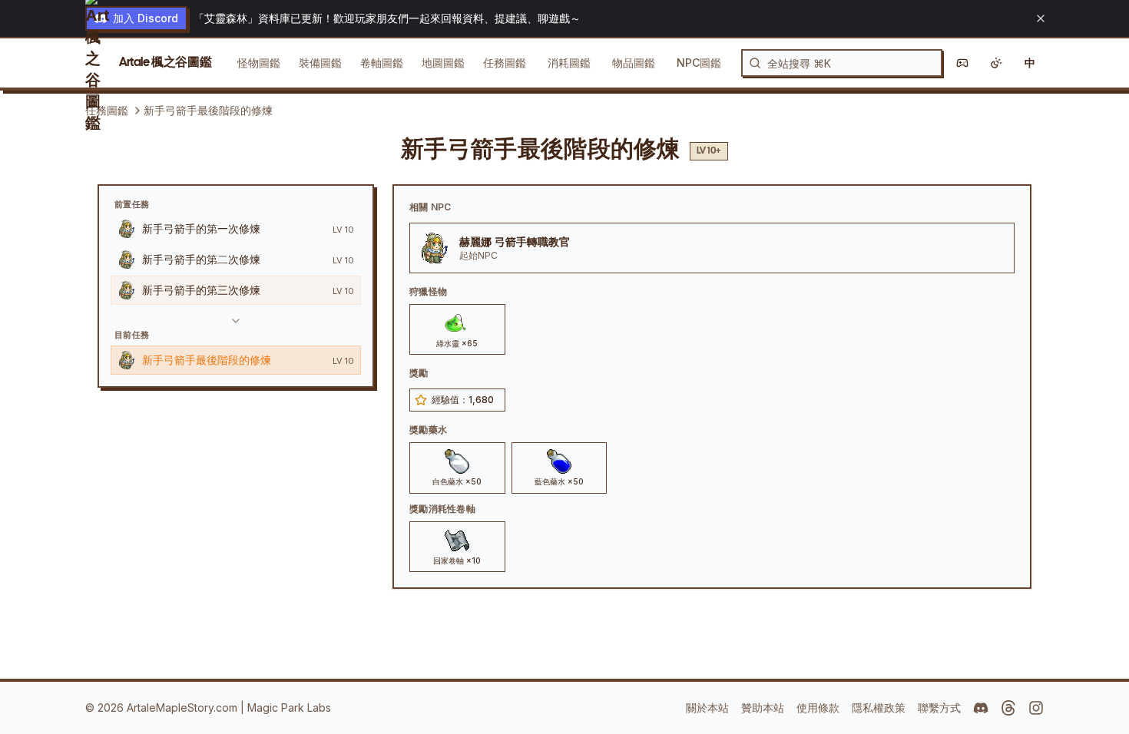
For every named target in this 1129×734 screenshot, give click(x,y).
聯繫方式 (939, 707)
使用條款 (817, 707)
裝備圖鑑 (320, 62)
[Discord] (980, 708)
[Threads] (1008, 708)
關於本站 (707, 707)
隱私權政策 (879, 707)
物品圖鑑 (633, 62)
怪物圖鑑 (258, 62)
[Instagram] (1036, 708)
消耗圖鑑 (569, 62)
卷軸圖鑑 (381, 62)
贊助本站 (762, 707)
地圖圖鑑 (443, 62)
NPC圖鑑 (699, 62)
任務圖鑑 (504, 62)
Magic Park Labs (289, 707)
